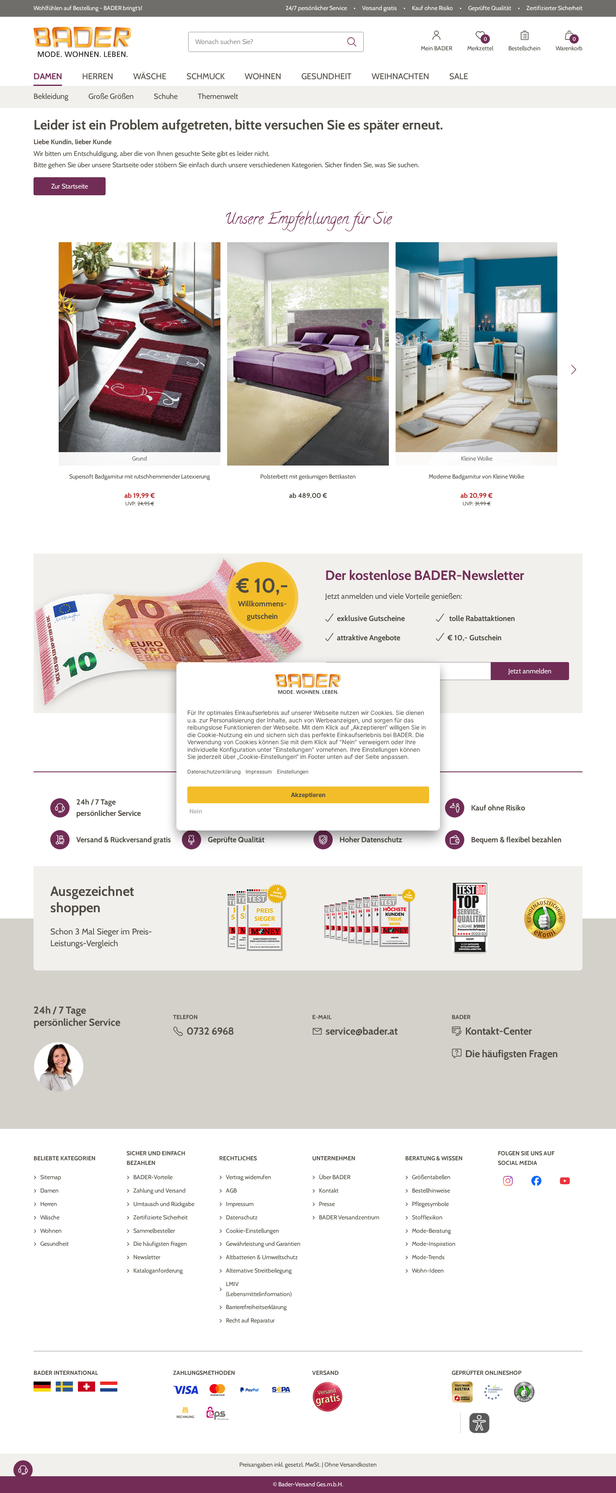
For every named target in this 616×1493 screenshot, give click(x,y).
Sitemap (50, 1177)
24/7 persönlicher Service (316, 8)
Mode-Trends (428, 1257)
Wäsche (50, 1217)
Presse (327, 1204)
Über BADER (334, 1177)
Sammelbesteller (154, 1230)
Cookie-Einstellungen (252, 1230)
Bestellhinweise (431, 1190)
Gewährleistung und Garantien (263, 1243)
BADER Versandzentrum (349, 1217)
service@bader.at (362, 1031)
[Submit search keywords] (352, 42)
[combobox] (276, 42)
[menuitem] (47, 76)
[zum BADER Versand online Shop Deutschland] (42, 1387)
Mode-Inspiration (434, 1243)
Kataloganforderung (158, 1270)
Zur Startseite (69, 186)
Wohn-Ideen (428, 1270)
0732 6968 (210, 1031)
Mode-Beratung (431, 1230)
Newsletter (146, 1257)
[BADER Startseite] (82, 42)
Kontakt (329, 1190)
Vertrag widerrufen (248, 1177)
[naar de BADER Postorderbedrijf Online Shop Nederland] (108, 1387)
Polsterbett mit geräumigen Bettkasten (308, 476)
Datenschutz (242, 1217)
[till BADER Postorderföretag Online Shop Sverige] (64, 1387)
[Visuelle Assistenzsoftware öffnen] (475, 1423)
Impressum (240, 1204)
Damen (49, 1190)
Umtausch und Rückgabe (163, 1204)
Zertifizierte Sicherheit (160, 1217)
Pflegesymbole (430, 1204)
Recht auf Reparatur (250, 1320)
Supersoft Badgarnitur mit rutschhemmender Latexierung (139, 476)
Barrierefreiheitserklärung (256, 1307)
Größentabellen (431, 1177)
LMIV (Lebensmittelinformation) (259, 1289)
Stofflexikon (427, 1217)
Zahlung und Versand (159, 1190)
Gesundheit (54, 1243)
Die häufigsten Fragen (160, 1243)
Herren (48, 1204)
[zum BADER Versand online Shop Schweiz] (86, 1387)
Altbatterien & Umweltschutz (262, 1257)
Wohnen (51, 1230)
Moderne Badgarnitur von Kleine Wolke (476, 476)
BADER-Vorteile (153, 1177)
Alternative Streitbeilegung (259, 1270)
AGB (231, 1190)
